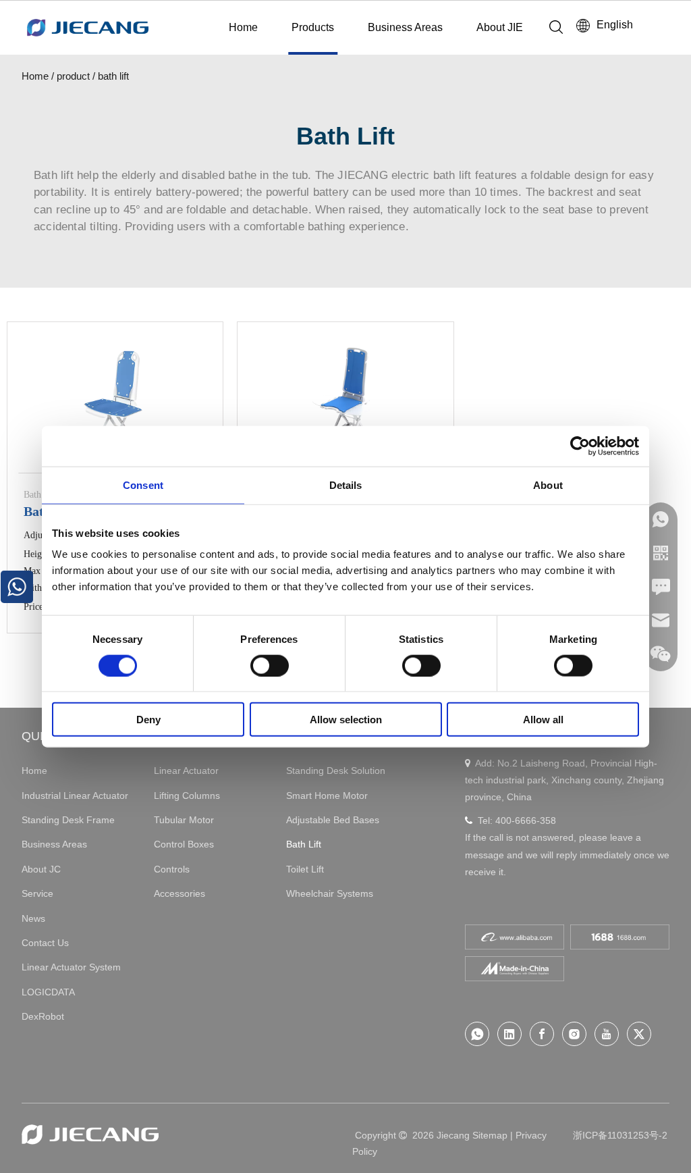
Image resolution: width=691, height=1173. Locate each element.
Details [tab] (345, 484)
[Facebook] (542, 1034)
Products (313, 27)
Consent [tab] (143, 484)
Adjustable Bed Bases (332, 819)
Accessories (179, 893)
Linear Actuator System (71, 967)
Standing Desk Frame (68, 819)
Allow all (543, 719)
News (33, 918)
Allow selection (346, 719)
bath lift (113, 76)
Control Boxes (184, 844)
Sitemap (489, 1135)
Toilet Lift (305, 869)
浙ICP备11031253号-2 (620, 1135)
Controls (172, 869)
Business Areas (405, 27)
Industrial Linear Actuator (75, 795)
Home (243, 27)
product (73, 76)
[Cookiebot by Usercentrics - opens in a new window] (580, 446)
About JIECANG (515, 27)
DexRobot (43, 1016)
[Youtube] (607, 1034)
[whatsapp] (477, 1034)
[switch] (269, 665)
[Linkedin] (509, 1034)
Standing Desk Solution (335, 770)
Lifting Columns (187, 795)
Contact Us (45, 942)
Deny (148, 719)
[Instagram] (574, 1034)
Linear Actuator (186, 770)
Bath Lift (303, 844)
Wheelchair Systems (329, 893)
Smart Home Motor (327, 795)
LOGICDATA (48, 992)
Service (37, 893)
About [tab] (548, 484)
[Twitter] (639, 1034)
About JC (41, 869)
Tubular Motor (184, 819)
